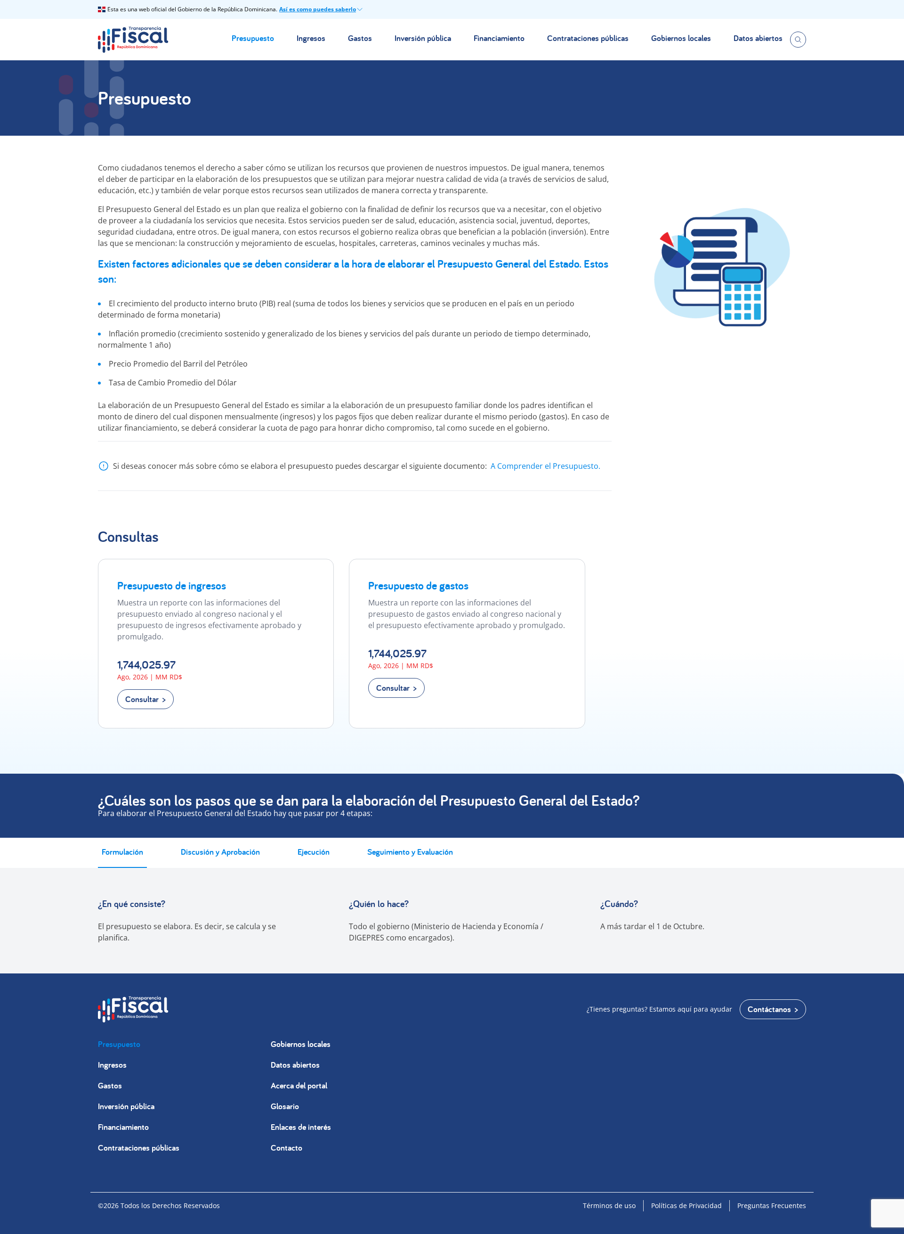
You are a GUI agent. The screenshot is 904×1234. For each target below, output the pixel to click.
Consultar (142, 699)
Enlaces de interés (301, 1126)
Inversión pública (423, 38)
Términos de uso (609, 1205)
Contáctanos (769, 1009)
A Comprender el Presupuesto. (545, 466)
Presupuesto (253, 38)
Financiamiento (499, 38)
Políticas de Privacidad (686, 1205)
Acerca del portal (299, 1085)
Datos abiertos (758, 38)
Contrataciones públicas (588, 38)
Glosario (285, 1106)
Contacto (286, 1147)
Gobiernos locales (681, 38)
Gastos (360, 38)
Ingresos (311, 38)
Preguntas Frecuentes (771, 1205)
